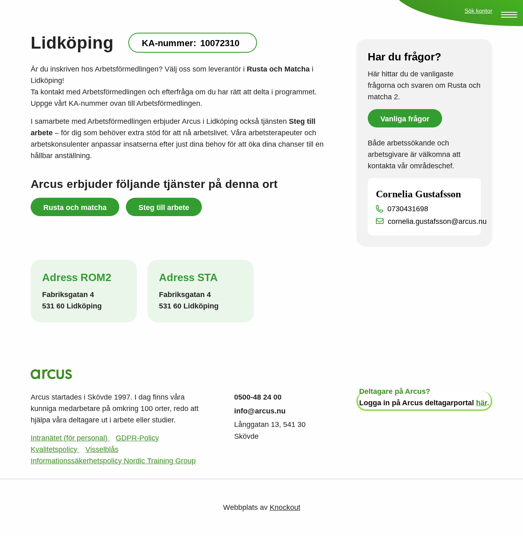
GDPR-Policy (137, 438)
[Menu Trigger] (509, 14)
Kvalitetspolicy (55, 449)
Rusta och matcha (75, 207)
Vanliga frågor (404, 119)
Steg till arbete (164, 207)
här (481, 403)
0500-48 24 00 (258, 397)
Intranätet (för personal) (70, 438)
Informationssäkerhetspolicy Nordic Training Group (113, 461)
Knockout (285, 507)
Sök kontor (478, 10)
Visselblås (101, 449)
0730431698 (407, 209)
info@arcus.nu (260, 411)
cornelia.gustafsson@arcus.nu (437, 221)
